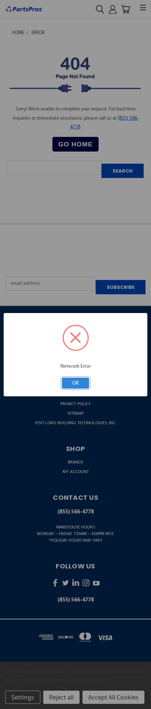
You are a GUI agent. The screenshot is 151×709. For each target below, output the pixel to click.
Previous (11, 702)
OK (75, 382)
